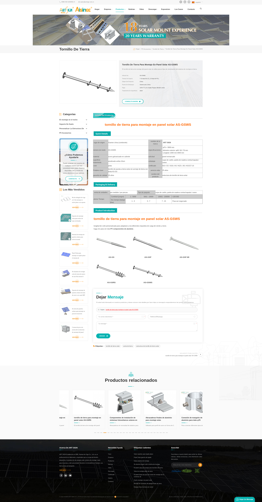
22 (161, 432)
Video (141, 9)
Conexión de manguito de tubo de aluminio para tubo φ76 (184, 419)
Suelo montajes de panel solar (143, 480)
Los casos (179, 9)
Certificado (111, 474)
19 (151, 432)
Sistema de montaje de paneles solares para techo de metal (78, 237)
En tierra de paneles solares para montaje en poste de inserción (78, 311)
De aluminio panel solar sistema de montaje (147, 464)
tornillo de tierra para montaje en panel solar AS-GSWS (122, 309)
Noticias (131, 9)
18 (148, 432)
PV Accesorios (65, 133)
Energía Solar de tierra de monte (143, 487)
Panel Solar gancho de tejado (142, 457)
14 (136, 432)
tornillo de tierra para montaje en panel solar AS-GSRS (76, 419)
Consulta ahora (131, 101)
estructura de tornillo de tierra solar (147, 346)
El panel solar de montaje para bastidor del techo (148, 468)
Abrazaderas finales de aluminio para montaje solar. (147, 419)
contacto (191, 9)
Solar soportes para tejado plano (143, 454)
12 (130, 432)
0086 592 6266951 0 (68, 2)
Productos (120, 9)
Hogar (97, 9)
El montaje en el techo (68, 120)
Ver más (75, 207)
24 (167, 432)
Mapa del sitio (178, 496)
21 (158, 432)
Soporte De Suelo (66, 124)
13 (133, 432)
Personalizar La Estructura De (71, 129)
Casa (109, 454)
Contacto (110, 481)
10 (124, 432)
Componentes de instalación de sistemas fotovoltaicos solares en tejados (112, 419)
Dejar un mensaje (246, 499)
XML (185, 496)
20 (155, 432)
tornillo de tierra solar (113, 346)
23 (164, 432)
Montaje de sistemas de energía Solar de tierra (148, 483)
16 (142, 432)
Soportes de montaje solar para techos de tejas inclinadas (77, 218)
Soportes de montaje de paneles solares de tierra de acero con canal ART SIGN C (78, 292)
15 (139, 432)
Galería (110, 478)
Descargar (153, 9)
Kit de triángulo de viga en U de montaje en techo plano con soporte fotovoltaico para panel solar (78, 200)
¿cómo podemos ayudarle (74, 156)
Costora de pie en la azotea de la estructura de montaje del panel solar (78, 330)
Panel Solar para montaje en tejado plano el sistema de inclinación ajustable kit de (79, 255)
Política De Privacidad (195, 496)
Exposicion (165, 9)
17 (145, 432)
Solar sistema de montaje (141, 461)
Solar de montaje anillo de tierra (143, 471)
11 (127, 432)
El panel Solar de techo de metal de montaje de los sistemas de (149, 475)
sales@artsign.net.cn (87, 2)
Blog (171, 496)
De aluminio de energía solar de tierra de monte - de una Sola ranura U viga (79, 274)
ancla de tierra (128, 346)
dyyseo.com (110, 496)
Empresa (107, 9)
